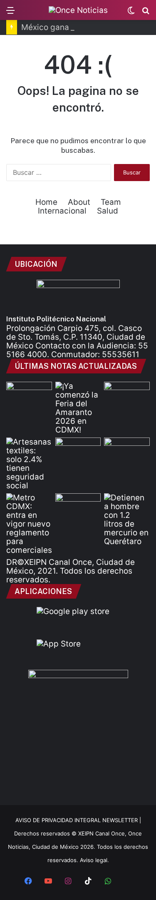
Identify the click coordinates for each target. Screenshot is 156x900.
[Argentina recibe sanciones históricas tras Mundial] (78, 506)
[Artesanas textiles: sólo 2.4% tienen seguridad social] (29, 464)
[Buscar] (145, 13)
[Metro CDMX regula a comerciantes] (29, 523)
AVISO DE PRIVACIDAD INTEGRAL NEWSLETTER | (78, 820)
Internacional (62, 210)
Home (46, 202)
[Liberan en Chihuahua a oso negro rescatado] (127, 450)
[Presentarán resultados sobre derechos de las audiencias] (29, 395)
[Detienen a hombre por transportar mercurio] (127, 519)
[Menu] (10, 13)
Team (111, 202)
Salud (107, 210)
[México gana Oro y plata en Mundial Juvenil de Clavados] (127, 395)
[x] (128, 882)
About (79, 202)
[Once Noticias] (78, 10)
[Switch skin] (131, 13)
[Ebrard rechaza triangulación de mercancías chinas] (78, 450)
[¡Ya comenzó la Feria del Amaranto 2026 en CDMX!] (78, 408)
